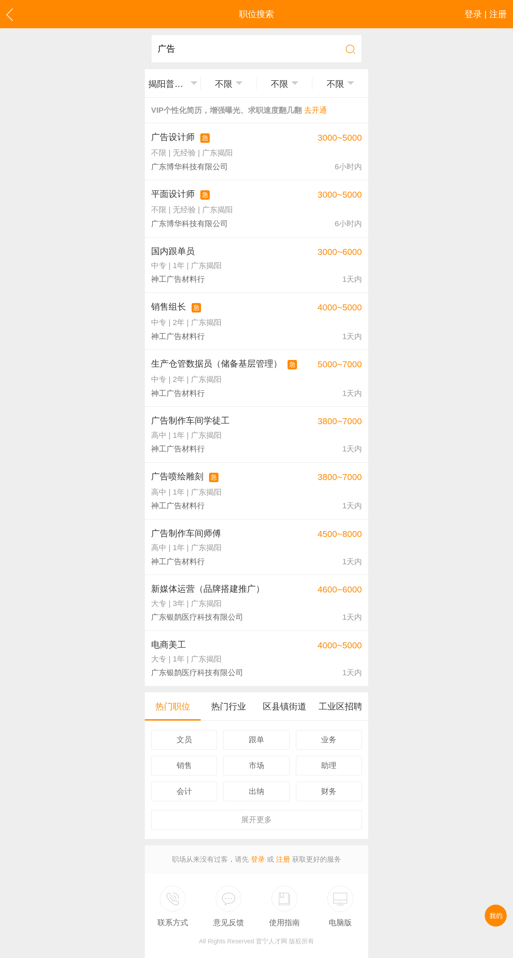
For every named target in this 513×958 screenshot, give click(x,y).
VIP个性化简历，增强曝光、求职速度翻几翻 (239, 110)
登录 (258, 859)
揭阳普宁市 (167, 84)
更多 (256, 819)
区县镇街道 (284, 706)
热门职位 (172, 706)
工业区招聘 (340, 706)
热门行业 (228, 706)
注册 (283, 859)
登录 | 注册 (485, 14)
